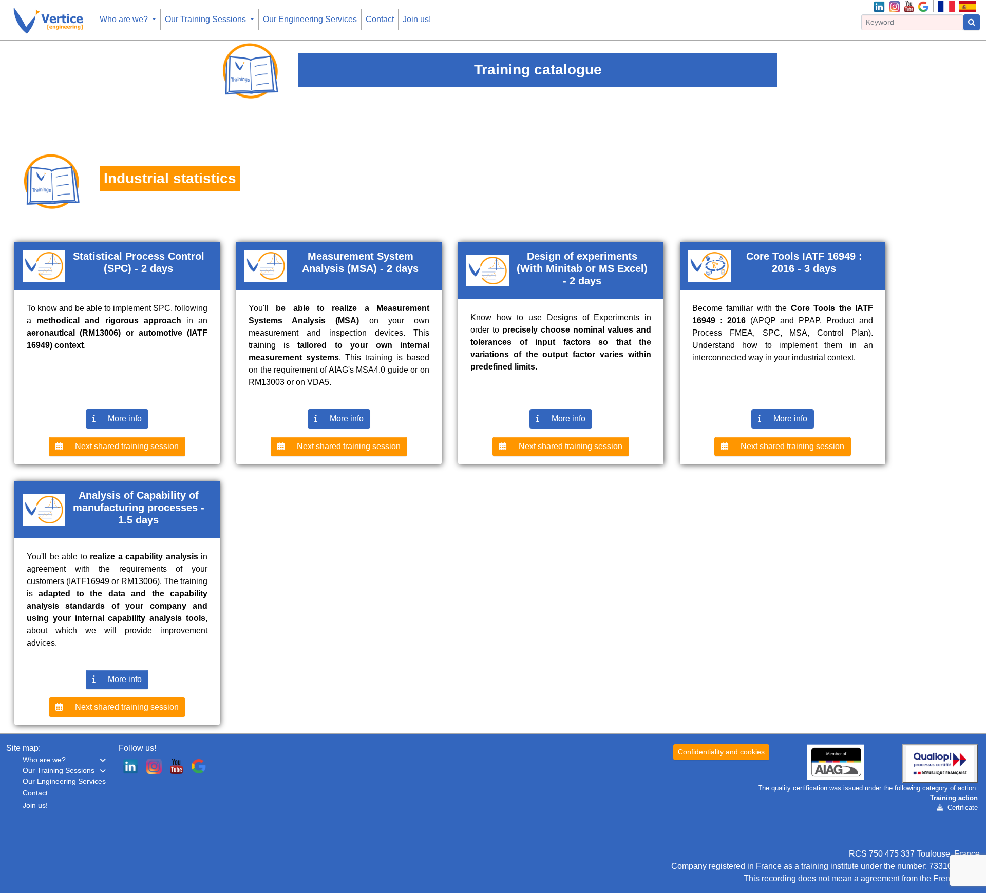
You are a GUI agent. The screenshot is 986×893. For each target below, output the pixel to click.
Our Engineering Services (310, 19)
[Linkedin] (879, 6)
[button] (64, 759)
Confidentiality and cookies (721, 752)
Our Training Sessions (206, 19)
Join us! (417, 19)
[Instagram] (894, 6)
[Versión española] (967, 6)
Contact (380, 19)
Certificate (962, 807)
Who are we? (125, 19)
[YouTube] (909, 6)
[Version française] (946, 6)
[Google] (923, 6)
